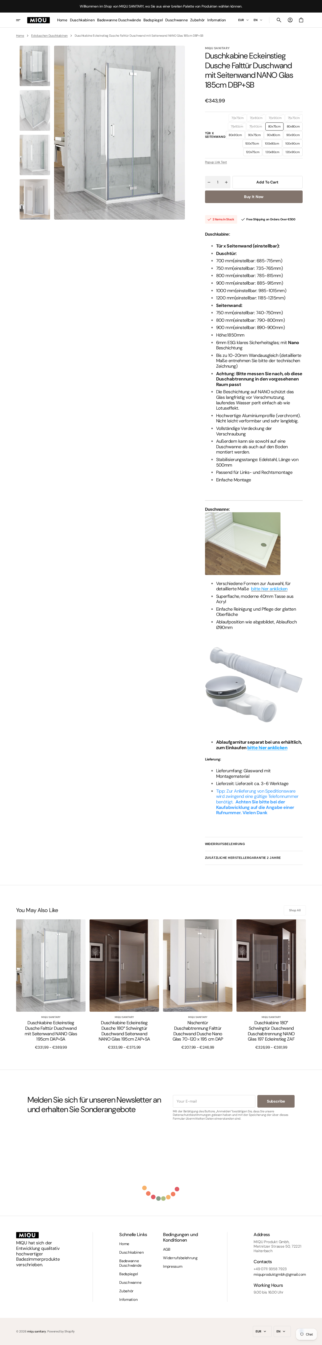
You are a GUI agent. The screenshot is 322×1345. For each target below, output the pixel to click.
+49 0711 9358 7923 (270, 1269)
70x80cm (257, 119)
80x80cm (295, 127)
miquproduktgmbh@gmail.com (280, 1274)
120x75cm (254, 153)
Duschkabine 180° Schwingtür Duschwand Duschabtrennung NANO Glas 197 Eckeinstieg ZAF (271, 1031)
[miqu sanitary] (38, 20)
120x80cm (273, 153)
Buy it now (254, 196)
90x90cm (294, 136)
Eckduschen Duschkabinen (49, 35)
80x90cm (237, 136)
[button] (279, 20)
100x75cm (253, 145)
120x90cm (294, 153)
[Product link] (51, 984)
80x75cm (276, 127)
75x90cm (257, 127)
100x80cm (273, 145)
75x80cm (238, 127)
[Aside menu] (21, 20)
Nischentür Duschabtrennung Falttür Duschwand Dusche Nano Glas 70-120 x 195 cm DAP (198, 1031)
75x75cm (295, 119)
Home (20, 35)
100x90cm (294, 145)
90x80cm (275, 136)
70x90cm (277, 119)
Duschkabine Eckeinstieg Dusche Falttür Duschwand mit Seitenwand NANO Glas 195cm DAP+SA (51, 1031)
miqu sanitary (36, 1331)
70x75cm (239, 119)
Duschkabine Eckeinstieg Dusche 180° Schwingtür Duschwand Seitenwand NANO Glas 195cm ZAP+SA (124, 1031)
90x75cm (256, 136)
